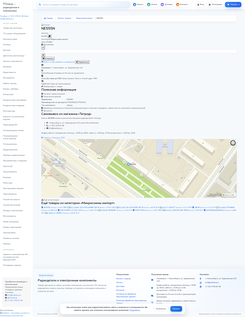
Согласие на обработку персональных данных (126, 295)
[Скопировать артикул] (49, 36)
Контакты (120, 290)
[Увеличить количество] (43, 55)
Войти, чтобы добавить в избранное (59, 62)
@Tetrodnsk (12, 298)
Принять (176, 309)
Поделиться (83, 62)
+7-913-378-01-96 (15, 300)
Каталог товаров (123, 278)
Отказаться (161, 309)
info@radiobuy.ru (14, 295)
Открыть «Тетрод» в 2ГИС (54, 137)
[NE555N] (45, 25)
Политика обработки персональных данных (131, 301)
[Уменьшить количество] (43, 47)
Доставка (120, 286)
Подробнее (134, 310)
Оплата (119, 282)
